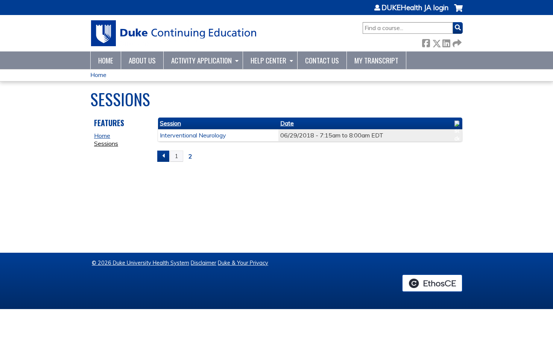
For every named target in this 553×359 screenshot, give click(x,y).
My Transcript (376, 60)
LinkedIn (446, 42)
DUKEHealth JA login (414, 8)
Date (287, 123)
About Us (142, 60)
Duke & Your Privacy (243, 262)
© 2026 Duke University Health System (140, 262)
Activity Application (201, 60)
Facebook (426, 42)
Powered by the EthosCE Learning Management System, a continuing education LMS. (432, 283)
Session (170, 123)
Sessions (106, 143)
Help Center (268, 60)
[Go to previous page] (163, 156)
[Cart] (458, 12)
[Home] (174, 33)
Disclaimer (203, 262)
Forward (456, 42)
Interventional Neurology (193, 135)
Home (105, 60)
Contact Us (322, 60)
